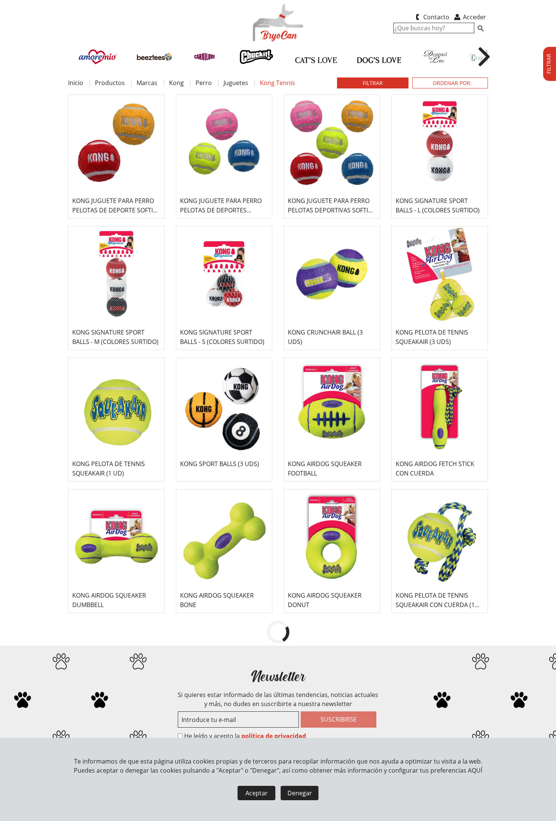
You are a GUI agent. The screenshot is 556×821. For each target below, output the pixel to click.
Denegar (299, 793)
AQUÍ (475, 770)
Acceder (473, 17)
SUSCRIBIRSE (338, 719)
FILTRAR (373, 83)
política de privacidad (273, 736)
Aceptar (256, 793)
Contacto (435, 17)
